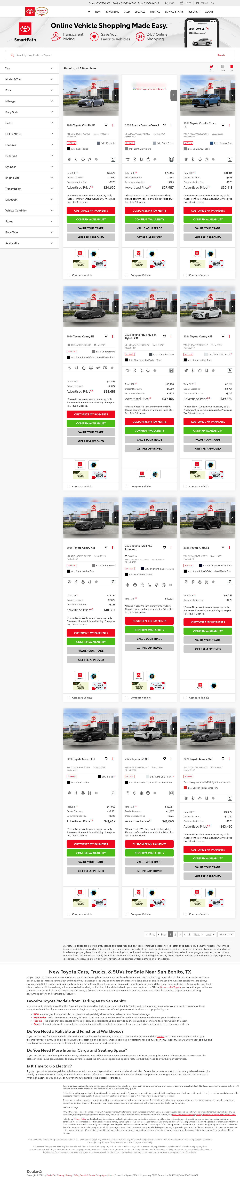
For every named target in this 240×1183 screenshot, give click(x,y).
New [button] (98, 11)
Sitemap (60, 1175)
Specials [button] (140, 11)
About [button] (209, 11)
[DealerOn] (35, 1171)
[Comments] (113, 159)
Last (209, 934)
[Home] (89, 11)
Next (198, 934)
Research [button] (194, 11)
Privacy (69, 1175)
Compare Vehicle (82, 275)
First (151, 934)
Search (221, 55)
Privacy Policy (80, 1118)
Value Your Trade (91, 228)
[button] (115, 95)
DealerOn (51, 1175)
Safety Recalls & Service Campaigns (90, 1175)
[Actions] (112, 125)
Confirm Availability (91, 219)
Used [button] (127, 11)
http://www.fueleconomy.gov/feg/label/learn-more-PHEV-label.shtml (204, 1114)
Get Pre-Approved (91, 237)
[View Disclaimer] (96, 159)
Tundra (160, 1036)
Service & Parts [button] (174, 11)
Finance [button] (155, 11)
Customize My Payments (91, 210)
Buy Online (112, 11)
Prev (162, 934)
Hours (110, 1175)
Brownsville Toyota (170, 987)
